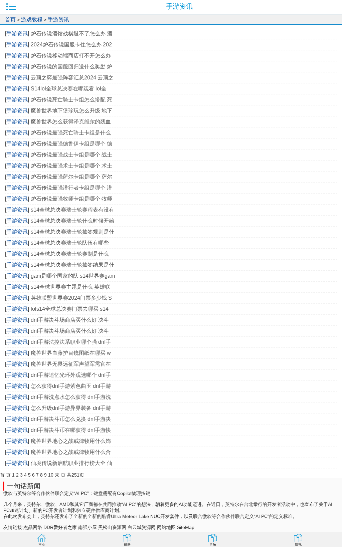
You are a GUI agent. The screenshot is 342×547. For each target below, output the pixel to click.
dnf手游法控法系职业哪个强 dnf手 (71, 342)
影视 (298, 544)
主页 (41, 544)
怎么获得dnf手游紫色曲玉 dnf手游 (71, 386)
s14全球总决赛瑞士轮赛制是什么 (70, 254)
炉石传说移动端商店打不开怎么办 (71, 55)
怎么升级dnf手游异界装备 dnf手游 (71, 408)
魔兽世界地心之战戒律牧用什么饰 (71, 441)
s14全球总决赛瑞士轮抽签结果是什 (72, 265)
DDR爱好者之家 (60, 527)
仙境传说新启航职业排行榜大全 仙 (71, 463)
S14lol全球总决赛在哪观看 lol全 (69, 88)
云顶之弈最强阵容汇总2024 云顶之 (72, 77)
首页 (10, 19)
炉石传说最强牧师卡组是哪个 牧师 (71, 199)
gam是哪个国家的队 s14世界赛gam (73, 276)
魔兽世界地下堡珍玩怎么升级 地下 (71, 110)
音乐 (212, 544)
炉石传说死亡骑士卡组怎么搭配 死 (71, 99)
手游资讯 (58, 19)
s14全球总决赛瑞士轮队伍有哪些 (70, 243)
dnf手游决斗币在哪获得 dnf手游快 (71, 430)
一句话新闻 (23, 486)
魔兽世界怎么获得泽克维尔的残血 (71, 121)
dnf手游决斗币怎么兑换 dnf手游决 (71, 419)
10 (50, 475)
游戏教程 (31, 19)
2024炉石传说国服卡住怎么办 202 (71, 44)
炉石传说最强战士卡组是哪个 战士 (71, 155)
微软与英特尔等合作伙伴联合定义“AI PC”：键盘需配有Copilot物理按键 (76, 493)
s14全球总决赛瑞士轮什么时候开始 (72, 221)
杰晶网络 (32, 527)
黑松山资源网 (112, 527)
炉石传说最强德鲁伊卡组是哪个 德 (71, 144)
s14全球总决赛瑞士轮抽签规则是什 (72, 232)
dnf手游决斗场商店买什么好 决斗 (70, 320)
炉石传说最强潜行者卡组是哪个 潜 (71, 188)
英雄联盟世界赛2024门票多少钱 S (71, 298)
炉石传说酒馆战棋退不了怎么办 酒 (71, 33)
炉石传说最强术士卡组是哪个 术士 (71, 166)
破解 (127, 544)
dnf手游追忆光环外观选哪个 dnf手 (71, 375)
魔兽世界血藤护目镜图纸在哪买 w (71, 353)
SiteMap (185, 527)
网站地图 (166, 527)
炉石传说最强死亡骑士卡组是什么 (71, 132)
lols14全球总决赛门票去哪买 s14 (70, 309)
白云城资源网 (142, 527)
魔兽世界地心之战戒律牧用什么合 (71, 452)
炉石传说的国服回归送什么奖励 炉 (71, 66)
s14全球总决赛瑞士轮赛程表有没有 (72, 210)
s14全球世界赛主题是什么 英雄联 (70, 287)
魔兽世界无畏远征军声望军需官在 (71, 364)
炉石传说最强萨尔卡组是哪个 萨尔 (71, 177)
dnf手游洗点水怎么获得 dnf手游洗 (71, 397)
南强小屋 (87, 527)
